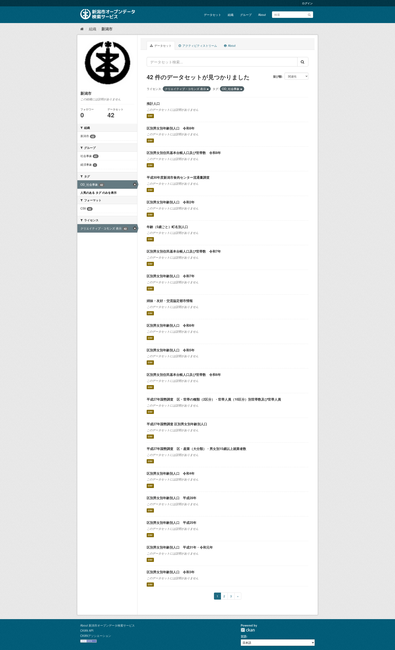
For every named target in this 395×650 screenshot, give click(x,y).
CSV (150, 116)
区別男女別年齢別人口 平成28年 (171, 497)
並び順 (277, 76)
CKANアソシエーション (95, 636)
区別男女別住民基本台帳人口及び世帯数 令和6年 (184, 374)
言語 (243, 636)
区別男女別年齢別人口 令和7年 (171, 276)
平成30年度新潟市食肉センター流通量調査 (178, 177)
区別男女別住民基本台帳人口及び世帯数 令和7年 (184, 251)
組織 (231, 15)
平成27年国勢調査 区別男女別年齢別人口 (177, 424)
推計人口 (153, 103)
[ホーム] (82, 28)
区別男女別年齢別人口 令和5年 (171, 350)
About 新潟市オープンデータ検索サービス (107, 625)
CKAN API (86, 630)
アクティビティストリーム (199, 45)
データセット (212, 15)
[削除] (208, 89)
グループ (246, 15)
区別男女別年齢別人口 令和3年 (171, 572)
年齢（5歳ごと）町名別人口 (167, 226)
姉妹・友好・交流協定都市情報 (170, 300)
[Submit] (309, 14)
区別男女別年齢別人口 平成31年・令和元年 (180, 547)
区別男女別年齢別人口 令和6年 (171, 325)
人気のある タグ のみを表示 (98, 192)
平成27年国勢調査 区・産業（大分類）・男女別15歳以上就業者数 (196, 448)
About (262, 15)
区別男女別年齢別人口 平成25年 (171, 522)
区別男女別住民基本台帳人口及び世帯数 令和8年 (184, 152)
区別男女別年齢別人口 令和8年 (171, 128)
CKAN (248, 630)
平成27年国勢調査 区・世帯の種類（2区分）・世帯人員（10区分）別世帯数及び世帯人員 (214, 399)
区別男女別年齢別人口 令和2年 (171, 202)
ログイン (307, 3)
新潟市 (107, 28)
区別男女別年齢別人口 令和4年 (171, 473)
